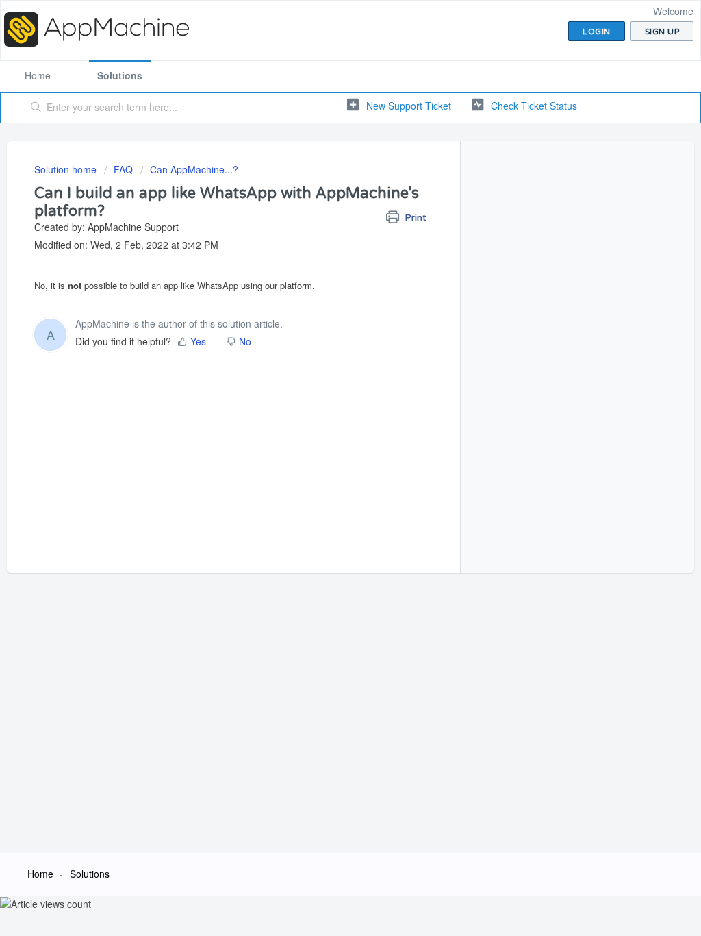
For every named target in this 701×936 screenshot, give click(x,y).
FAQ (123, 169)
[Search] (36, 107)
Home (38, 75)
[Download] (325, 291)
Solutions (119, 75)
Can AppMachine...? (194, 169)
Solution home (66, 169)
